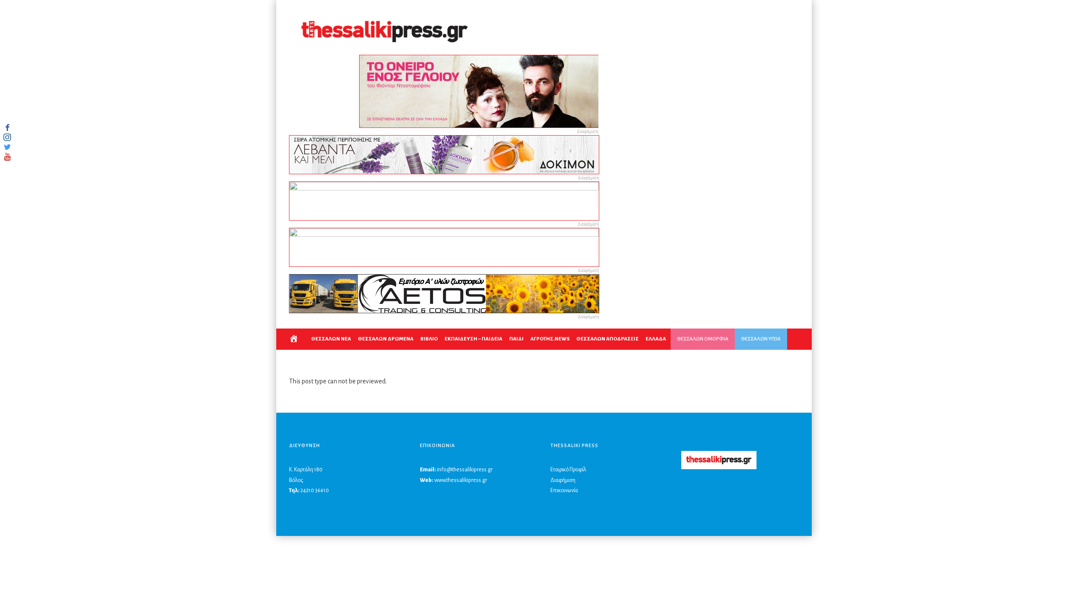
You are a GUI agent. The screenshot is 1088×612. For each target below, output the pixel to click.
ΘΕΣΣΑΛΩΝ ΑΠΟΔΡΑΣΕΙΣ (607, 339)
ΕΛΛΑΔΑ (656, 339)
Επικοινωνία (564, 490)
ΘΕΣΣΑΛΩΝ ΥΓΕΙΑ (761, 339)
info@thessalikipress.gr (465, 470)
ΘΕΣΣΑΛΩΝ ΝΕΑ (331, 339)
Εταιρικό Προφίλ (568, 470)
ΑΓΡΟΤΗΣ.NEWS (550, 339)
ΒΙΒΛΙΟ (429, 339)
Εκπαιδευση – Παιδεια (473, 339)
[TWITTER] (7, 147)
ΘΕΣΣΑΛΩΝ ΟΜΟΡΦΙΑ (702, 339)
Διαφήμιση (562, 480)
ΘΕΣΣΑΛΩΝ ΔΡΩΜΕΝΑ (386, 339)
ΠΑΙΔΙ (516, 339)
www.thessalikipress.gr (460, 480)
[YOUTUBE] (7, 157)
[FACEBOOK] (7, 127)
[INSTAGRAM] (7, 137)
